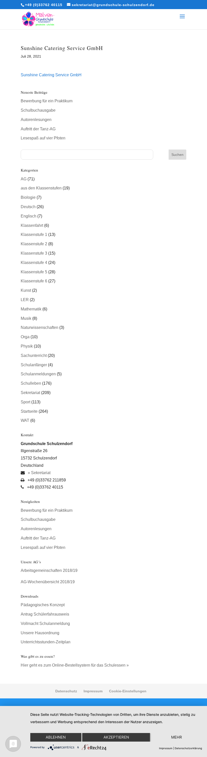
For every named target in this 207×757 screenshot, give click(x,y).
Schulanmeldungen (38, 374)
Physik (27, 346)
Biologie (28, 197)
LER (25, 300)
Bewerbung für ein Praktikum (46, 101)
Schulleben (31, 383)
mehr (176, 737)
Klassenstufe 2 (34, 244)
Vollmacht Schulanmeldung (45, 623)
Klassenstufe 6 (34, 281)
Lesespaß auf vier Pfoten (43, 138)
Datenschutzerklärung (188, 748)
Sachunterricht (34, 355)
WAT (25, 420)
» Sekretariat (38, 473)
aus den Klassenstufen (41, 188)
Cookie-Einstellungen (127, 691)
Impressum (93, 691)
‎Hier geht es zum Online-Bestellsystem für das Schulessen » (75, 665)
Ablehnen (56, 737)
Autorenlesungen (36, 119)
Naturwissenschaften (39, 327)
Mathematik (31, 309)
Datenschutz (66, 691)
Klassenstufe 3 (34, 253)
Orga (25, 337)
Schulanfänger (34, 365)
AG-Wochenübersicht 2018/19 (48, 582)
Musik (26, 318)
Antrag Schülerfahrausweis (45, 614)
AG (24, 179)
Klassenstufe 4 (34, 262)
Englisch (28, 216)
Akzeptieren (116, 737)
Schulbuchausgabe (38, 110)
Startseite (29, 411)
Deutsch (28, 207)
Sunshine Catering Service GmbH (51, 75)
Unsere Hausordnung (40, 633)
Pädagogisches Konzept (43, 605)
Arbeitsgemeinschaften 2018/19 (49, 570)
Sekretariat (30, 392)
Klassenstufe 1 (34, 234)
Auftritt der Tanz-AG (38, 129)
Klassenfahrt (32, 225)
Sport (25, 402)
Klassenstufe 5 (34, 272)
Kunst (26, 290)
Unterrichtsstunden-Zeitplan (45, 642)
